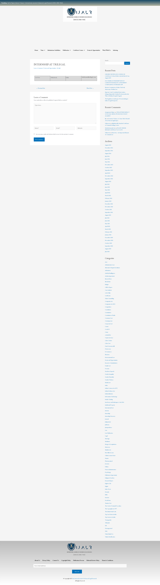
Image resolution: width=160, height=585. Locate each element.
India (106, 385)
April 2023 (107, 173)
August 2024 (108, 153)
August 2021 (108, 215)
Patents (106, 458)
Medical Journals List (110, 128)
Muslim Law (108, 450)
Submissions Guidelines (54, 50)
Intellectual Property (110, 405)
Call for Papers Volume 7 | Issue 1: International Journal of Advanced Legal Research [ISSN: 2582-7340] (32, 3)
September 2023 (109, 170)
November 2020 (109, 240)
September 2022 (109, 178)
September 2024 (109, 150)
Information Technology (111, 396)
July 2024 (107, 156)
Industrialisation (109, 394)
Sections (107, 497)
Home (36, 50)
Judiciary (107, 424)
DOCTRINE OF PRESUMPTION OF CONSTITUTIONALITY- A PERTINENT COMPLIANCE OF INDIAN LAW (116, 82)
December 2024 (109, 148)
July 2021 (107, 218)
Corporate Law (108, 323)
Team (41, 50)
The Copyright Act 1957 (111, 508)
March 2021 (108, 229)
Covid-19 (107, 329)
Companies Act (109, 301)
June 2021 (107, 220)
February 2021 (108, 232)
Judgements (108, 422)
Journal (107, 419)
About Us (37, 560)
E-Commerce (108, 351)
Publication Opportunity (111, 475)
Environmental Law (110, 357)
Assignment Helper (110, 112)
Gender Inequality (109, 374)
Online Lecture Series (110, 455)
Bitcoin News (108, 279)
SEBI (106, 494)
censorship (107, 293)
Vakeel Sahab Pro (109, 534)
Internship (107, 413)
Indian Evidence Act (110, 391)
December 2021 (109, 204)
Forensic (107, 368)
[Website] (86, 128)
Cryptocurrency (109, 337)
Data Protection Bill (110, 346)
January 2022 (108, 201)
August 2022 (108, 181)
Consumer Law (109, 318)
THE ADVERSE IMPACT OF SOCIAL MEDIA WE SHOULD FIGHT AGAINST (117, 114)
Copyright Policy (66, 560)
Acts (106, 262)
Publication (66, 50)
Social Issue (108, 500)
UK (106, 525)
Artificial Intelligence (110, 273)
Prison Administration (110, 469)
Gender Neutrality (109, 377)
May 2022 (107, 190)
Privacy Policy (46, 560)
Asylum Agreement (109, 276)
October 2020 (108, 243)
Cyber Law (107, 343)
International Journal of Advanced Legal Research (84, 578)
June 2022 (107, 187)
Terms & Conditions (107, 560)
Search (106, 60)
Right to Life (108, 483)
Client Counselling (109, 298)
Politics (106, 466)
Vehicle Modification (110, 537)
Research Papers (109, 480)
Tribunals (107, 523)
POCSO (107, 464)
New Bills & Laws (109, 452)
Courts (106, 326)
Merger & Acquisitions (110, 444)
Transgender (108, 520)
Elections (107, 354)
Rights (106, 486)
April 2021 (107, 226)
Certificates (107, 295)
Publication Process (78, 560)
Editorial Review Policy (92, 560)
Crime (106, 332)
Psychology (108, 472)
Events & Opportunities (93, 50)
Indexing (115, 50)
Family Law (108, 366)
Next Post (90, 88)
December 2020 (109, 237)
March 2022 (108, 195)
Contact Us (56, 560)
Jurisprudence (108, 427)
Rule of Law (108, 489)
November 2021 (109, 206)
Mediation (107, 441)
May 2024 (107, 162)
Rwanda (107, 492)
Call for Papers (108, 287)
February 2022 (108, 198)
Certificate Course (78, 50)
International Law (109, 408)
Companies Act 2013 (110, 304)
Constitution (108, 312)
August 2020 (108, 248)
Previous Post (40, 88)
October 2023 (108, 167)
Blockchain (107, 281)
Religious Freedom (109, 478)
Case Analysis (108, 290)
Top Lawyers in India (110, 517)
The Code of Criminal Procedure (113, 506)
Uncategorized (108, 528)
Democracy (108, 349)
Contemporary (108, 321)
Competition (108, 307)
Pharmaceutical (108, 461)
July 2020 (107, 251)
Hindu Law (107, 382)
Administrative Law (109, 265)
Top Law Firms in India (110, 514)
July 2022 (107, 184)
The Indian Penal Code (110, 511)
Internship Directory (110, 416)
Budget (106, 284)
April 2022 (107, 192)
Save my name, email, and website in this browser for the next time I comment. (55, 134)
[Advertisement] (80, 36)
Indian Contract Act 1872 (111, 388)
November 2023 (109, 164)
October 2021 (108, 209)
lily (105, 118)
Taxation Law (108, 503)
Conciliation (108, 309)
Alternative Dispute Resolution (112, 267)
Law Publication (109, 433)
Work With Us (106, 50)
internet (107, 410)
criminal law (108, 335)
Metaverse (107, 447)
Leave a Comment (38, 68)
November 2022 (109, 176)
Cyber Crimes (108, 340)
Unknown (107, 123)
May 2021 (107, 223)
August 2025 (108, 145)
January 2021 (108, 235)
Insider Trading (109, 399)
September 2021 (109, 212)
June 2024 (107, 159)
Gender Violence (109, 380)
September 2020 (109, 246)
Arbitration (107, 270)
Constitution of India (110, 315)
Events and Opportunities (50, 68)
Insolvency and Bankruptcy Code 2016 (114, 402)
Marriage (107, 438)
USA (106, 531)
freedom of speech (109, 371)
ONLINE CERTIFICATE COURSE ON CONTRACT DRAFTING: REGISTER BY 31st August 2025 (117, 76)
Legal (106, 436)
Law (106, 430)
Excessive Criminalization (111, 363)
